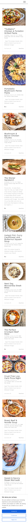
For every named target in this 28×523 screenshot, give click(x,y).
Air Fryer (19, 139)
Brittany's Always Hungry (9, 183)
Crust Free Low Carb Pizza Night (12, 377)
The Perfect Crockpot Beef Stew (11, 332)
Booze (19, 182)
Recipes (6, 38)
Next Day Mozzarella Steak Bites (12, 285)
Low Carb (10, 141)
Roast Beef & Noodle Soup (10, 421)
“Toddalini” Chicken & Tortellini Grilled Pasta (13, 31)
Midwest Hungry (19, 36)
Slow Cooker (11, 338)
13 (6, 106)
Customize (14, 515)
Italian (9, 36)
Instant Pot (20, 243)
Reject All (14, 519)
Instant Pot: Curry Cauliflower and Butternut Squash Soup (13, 238)
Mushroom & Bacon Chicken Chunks (11, 135)
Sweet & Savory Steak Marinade (12, 479)
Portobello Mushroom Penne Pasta (13, 91)
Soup (9, 246)
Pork (22, 183)
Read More (21, 48)
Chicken (20, 35)
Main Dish (13, 36)
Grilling (5, 36)
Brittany (7, 35)
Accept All (14, 511)
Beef (20, 289)
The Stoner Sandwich (9, 179)
